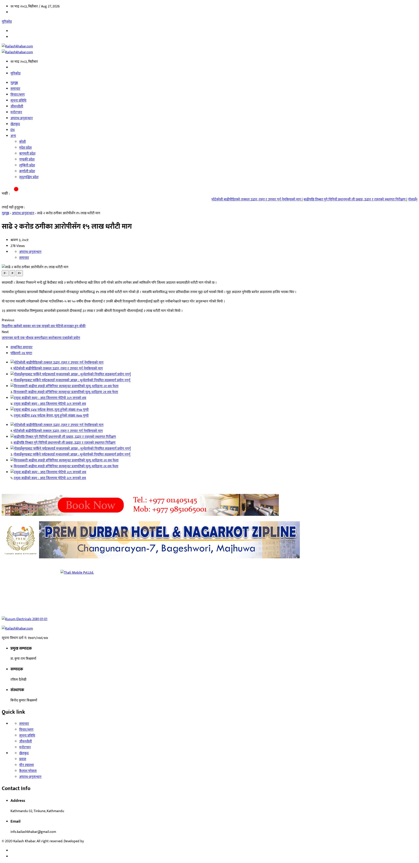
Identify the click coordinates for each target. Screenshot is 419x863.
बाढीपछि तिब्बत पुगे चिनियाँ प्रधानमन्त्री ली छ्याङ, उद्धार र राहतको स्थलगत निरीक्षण (326, 199)
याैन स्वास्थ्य (26, 765)
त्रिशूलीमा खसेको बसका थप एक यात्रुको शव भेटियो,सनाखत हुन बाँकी (44, 326)
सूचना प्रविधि (18, 101)
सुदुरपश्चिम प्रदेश (28, 177)
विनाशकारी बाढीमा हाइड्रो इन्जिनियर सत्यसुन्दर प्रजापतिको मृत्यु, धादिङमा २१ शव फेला (66, 392)
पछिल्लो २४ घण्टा (21, 353)
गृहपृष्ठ (14, 83)
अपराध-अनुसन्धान (21, 118)
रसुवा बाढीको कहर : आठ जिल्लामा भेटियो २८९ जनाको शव (50, 404)
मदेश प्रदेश (25, 148)
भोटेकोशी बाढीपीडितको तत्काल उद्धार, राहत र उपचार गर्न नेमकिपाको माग (228, 199)
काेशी (22, 142)
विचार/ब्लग (17, 95)
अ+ (19, 273)
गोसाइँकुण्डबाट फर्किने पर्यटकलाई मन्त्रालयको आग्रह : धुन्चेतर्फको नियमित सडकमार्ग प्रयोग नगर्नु (72, 380)
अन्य (13, 136)
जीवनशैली (16, 106)
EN (12, 130)
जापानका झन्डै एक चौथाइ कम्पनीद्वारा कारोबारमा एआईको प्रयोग (41, 338)
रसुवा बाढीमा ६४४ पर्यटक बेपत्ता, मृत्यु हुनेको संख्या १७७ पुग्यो (51, 416)
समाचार (15, 89)
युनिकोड (7, 22)
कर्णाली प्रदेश (27, 171)
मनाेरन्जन (16, 112)
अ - (5, 273)
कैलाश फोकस (28, 771)
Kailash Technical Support (104, 841)
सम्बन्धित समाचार (21, 347)
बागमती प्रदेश (27, 154)
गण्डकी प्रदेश (26, 159)
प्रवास (22, 759)
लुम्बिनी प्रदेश (27, 165)
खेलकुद (15, 124)
